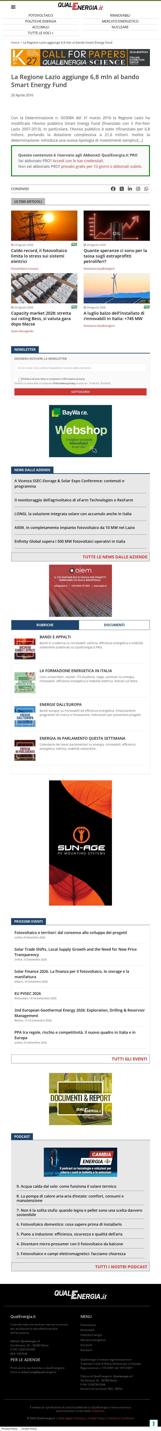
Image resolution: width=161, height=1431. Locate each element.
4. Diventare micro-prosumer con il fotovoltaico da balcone (70, 1243)
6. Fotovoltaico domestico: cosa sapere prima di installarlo (69, 1224)
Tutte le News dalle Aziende (115, 557)
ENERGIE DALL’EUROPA (61, 705)
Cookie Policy (96, 1418)
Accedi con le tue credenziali (78, 160)
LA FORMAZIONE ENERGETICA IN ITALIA (76, 671)
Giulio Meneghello (22, 331)
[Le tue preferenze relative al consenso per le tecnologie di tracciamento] (154, 1424)
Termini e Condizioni (121, 1418)
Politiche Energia (91, 1335)
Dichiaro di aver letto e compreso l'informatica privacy (53, 379)
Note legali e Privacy (71, 1418)
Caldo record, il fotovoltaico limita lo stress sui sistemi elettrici (39, 256)
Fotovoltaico (88, 1325)
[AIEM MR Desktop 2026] (80, 590)
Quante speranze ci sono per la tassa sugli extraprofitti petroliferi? (115, 256)
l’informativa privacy (64, 383)
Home (15, 42)
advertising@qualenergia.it (38, 1372)
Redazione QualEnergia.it (99, 268)
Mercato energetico (93, 1340)
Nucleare (120, 27)
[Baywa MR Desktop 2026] (80, 431)
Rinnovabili (87, 1330)
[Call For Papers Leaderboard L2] (80, 57)
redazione (98, 1411)
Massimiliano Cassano (25, 268)
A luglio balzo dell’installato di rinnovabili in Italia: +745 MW (114, 315)
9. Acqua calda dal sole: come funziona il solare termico (66, 1186)
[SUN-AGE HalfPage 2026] (80, 843)
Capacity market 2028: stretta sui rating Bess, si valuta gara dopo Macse (41, 318)
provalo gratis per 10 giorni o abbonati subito (101, 166)
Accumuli (86, 1345)
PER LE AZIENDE (25, 1359)
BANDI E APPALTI (55, 637)
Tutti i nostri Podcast (121, 1266)
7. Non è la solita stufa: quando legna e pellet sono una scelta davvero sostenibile (79, 1212)
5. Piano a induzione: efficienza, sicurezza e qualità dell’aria (69, 1234)
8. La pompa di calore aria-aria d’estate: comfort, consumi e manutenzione (70, 1198)
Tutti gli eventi (129, 1059)
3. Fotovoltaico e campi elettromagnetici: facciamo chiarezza (71, 1253)
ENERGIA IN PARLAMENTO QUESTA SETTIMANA (82, 738)
